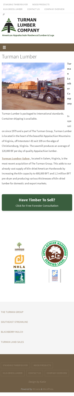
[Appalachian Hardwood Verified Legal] (54, 253)
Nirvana (36, 389)
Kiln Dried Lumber (13, 9)
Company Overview (54, 9)
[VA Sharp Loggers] (19, 276)
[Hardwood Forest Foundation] (19, 246)
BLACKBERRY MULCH (12, 331)
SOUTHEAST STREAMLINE (14, 322)
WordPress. (48, 389)
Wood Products (40, 4)
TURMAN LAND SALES (12, 342)
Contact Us (33, 9)
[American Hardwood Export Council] (54, 276)
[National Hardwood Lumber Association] (19, 261)
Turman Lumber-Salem (16, 158)
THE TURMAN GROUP (12, 312)
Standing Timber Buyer (15, 4)
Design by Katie (37, 381)
